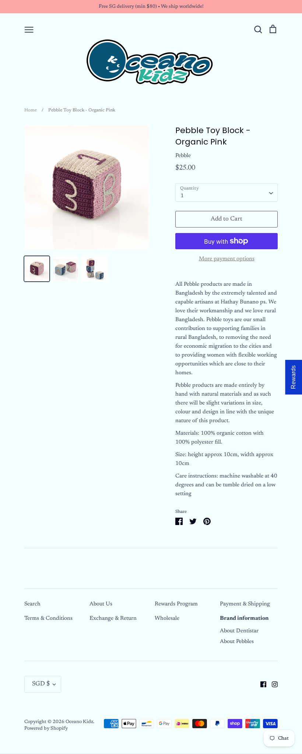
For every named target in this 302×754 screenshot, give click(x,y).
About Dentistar (239, 631)
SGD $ (41, 684)
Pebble (183, 156)
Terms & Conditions (48, 618)
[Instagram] (272, 684)
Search (32, 604)
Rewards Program (176, 604)
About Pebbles (237, 641)
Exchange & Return (113, 618)
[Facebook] (260, 684)
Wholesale (167, 618)
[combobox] (226, 192)
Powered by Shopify (46, 728)
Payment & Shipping (245, 604)
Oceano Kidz (79, 721)
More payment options (226, 259)
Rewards (293, 377)
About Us (100, 604)
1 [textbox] (182, 196)
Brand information (244, 618)
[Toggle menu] (29, 29)
